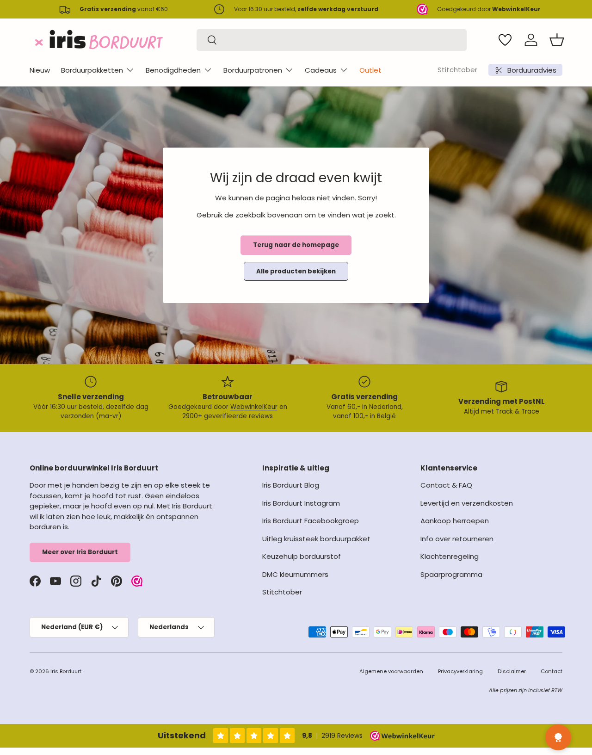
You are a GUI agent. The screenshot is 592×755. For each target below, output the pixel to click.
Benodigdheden (173, 70)
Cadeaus (321, 70)
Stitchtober (457, 69)
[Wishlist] (505, 40)
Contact (551, 671)
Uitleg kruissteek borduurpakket (316, 539)
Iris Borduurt (65, 671)
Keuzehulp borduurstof (301, 556)
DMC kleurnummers (295, 574)
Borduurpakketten (92, 70)
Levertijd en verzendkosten (466, 503)
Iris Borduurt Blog (290, 485)
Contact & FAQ (446, 485)
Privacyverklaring (460, 671)
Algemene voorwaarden (391, 671)
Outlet (370, 70)
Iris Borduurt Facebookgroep (310, 521)
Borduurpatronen (252, 70)
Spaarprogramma (451, 574)
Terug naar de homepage (296, 245)
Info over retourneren (456, 539)
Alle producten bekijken (296, 271)
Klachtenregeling (449, 556)
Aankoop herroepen (454, 521)
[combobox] (332, 40)
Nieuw (40, 70)
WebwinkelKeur (254, 406)
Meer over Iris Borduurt (80, 552)
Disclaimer (512, 671)
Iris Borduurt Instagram (301, 503)
